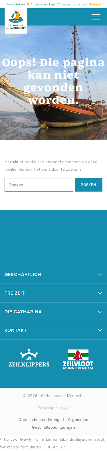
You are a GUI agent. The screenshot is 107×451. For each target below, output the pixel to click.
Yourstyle (62, 407)
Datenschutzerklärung (39, 420)
